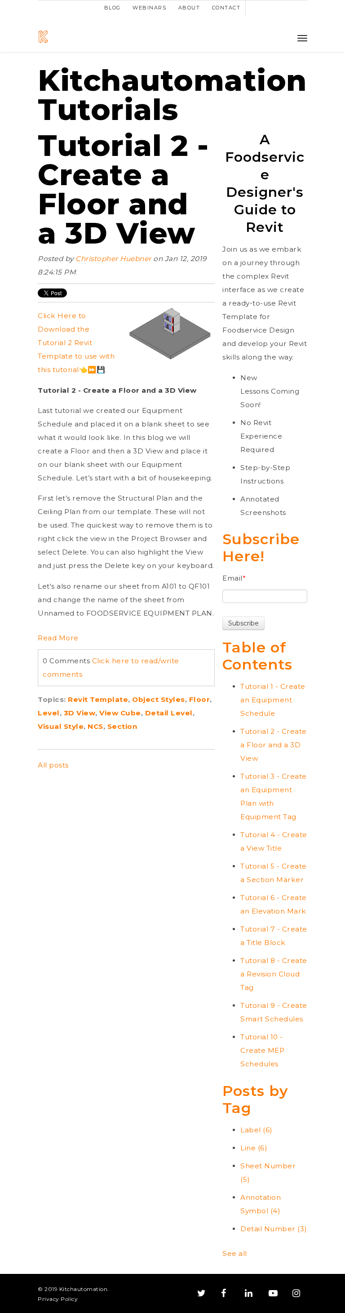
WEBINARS (149, 7)
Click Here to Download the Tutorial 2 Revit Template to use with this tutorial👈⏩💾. (76, 342)
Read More (58, 638)
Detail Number (273, 1228)
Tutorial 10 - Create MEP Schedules (262, 1050)
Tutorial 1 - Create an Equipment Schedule (272, 700)
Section (122, 726)
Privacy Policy (58, 1298)
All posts (53, 765)
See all (234, 1253)
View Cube (120, 713)
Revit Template (98, 699)
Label (256, 1130)
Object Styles (158, 699)
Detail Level (169, 713)
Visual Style (61, 726)
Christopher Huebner (113, 258)
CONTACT (226, 7)
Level (49, 713)
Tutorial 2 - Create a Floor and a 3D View (123, 189)
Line (253, 1148)
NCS (95, 726)
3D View (80, 713)
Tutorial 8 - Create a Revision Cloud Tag (273, 974)
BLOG (112, 7)
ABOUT (189, 7)
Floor (199, 699)
